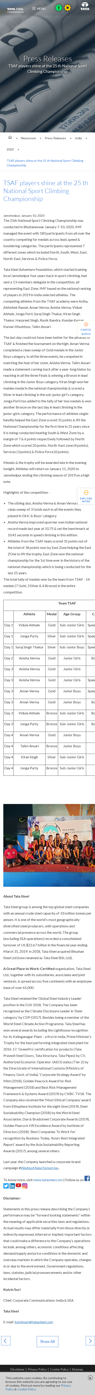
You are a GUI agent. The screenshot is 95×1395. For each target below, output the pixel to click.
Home (9, 138)
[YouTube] (18, 1187)
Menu (41, 8)
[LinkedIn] (12, 1187)
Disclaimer (17, 1369)
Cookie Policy (59, 1369)
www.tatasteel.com (48, 1180)
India (78, 138)
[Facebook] (87, 1180)
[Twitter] (6, 1187)
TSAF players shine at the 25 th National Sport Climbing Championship (45, 163)
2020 (10, 149)
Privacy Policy (37, 1369)
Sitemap (77, 1369)
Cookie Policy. (26, 1389)
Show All (47, 1341)
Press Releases (55, 138)
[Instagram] (24, 1187)
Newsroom (28, 138)
